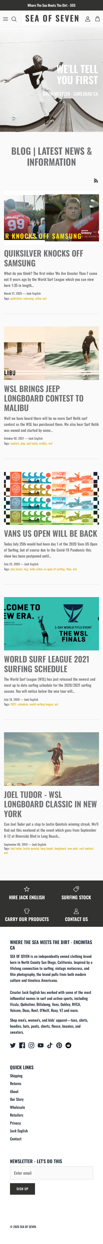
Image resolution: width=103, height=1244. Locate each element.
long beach (46, 848)
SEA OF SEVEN (28, 1226)
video (38, 298)
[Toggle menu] (5, 19)
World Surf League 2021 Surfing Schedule (46, 663)
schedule (23, 704)
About (14, 1091)
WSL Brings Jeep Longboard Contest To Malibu (44, 398)
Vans (69, 569)
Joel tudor (16, 848)
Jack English (19, 1130)
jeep (22, 443)
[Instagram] (31, 1045)
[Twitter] (13, 1045)
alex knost (16, 569)
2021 (13, 704)
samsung (28, 298)
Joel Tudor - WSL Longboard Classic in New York (50, 803)
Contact (16, 1138)
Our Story (17, 1099)
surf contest (86, 848)
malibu (43, 443)
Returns (15, 1083)
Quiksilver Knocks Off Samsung (43, 257)
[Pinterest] (59, 1045)
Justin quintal (31, 848)
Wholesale (17, 1107)
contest (14, 443)
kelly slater (36, 569)
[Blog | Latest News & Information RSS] (96, 180)
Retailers (16, 1115)
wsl (44, 298)
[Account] (86, 19)
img (26, 569)
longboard (60, 848)
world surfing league (41, 704)
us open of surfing (54, 569)
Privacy (15, 1123)
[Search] (16, 19)
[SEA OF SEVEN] (51, 19)
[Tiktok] (50, 1045)
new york (73, 848)
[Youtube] (41, 1045)
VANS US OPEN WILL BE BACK (50, 533)
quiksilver (16, 298)
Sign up (22, 1188)
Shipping (16, 1075)
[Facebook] (22, 1045)
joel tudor (32, 443)
